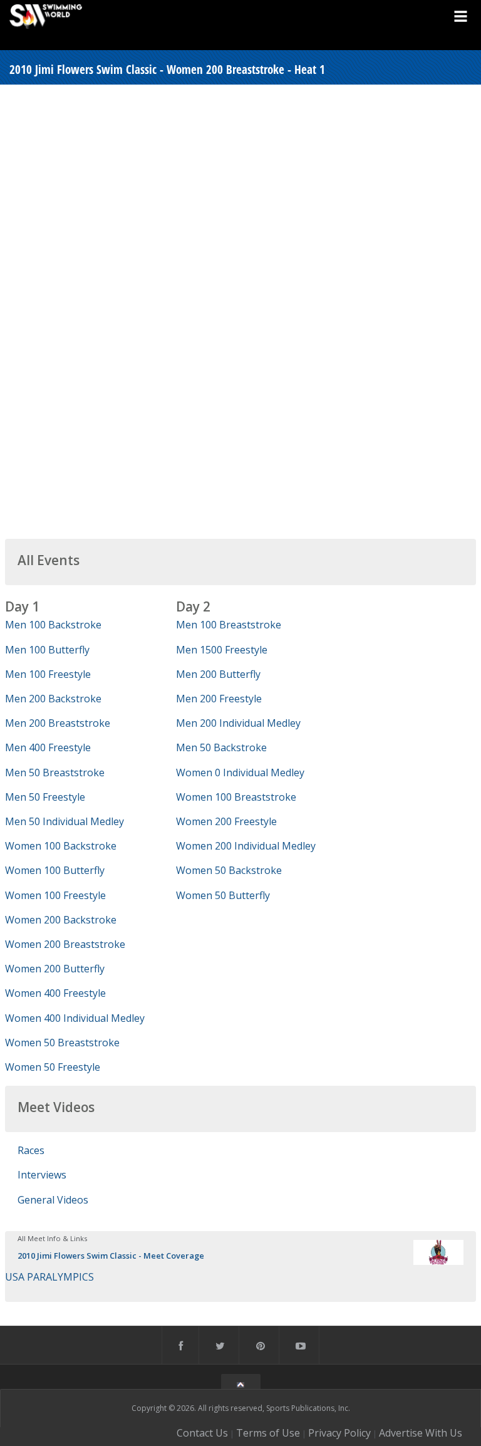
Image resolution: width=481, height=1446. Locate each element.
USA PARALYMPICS (49, 1277)
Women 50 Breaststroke (62, 1042)
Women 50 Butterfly (223, 895)
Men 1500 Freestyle (221, 650)
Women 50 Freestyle (52, 1067)
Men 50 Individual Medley (64, 821)
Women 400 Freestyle (55, 993)
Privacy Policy (339, 1433)
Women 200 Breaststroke (65, 944)
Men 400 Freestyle (48, 747)
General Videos (53, 1200)
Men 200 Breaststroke (57, 723)
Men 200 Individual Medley (238, 723)
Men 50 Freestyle (45, 797)
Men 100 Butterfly (47, 650)
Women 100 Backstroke (60, 846)
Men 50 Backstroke (221, 747)
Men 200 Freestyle (219, 698)
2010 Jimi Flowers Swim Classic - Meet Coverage (111, 1255)
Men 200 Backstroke (53, 698)
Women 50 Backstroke (229, 870)
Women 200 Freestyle (226, 821)
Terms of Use (268, 1433)
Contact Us (202, 1433)
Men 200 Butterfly (218, 674)
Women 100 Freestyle (55, 895)
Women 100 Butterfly (55, 870)
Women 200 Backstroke (60, 920)
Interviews (42, 1175)
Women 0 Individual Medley (240, 772)
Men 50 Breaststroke (55, 772)
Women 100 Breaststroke (236, 797)
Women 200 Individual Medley (246, 846)
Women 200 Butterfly (55, 968)
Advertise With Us (420, 1433)
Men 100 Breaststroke (228, 625)
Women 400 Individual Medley (75, 1018)
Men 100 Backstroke (53, 625)
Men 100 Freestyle (48, 674)
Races (31, 1150)
